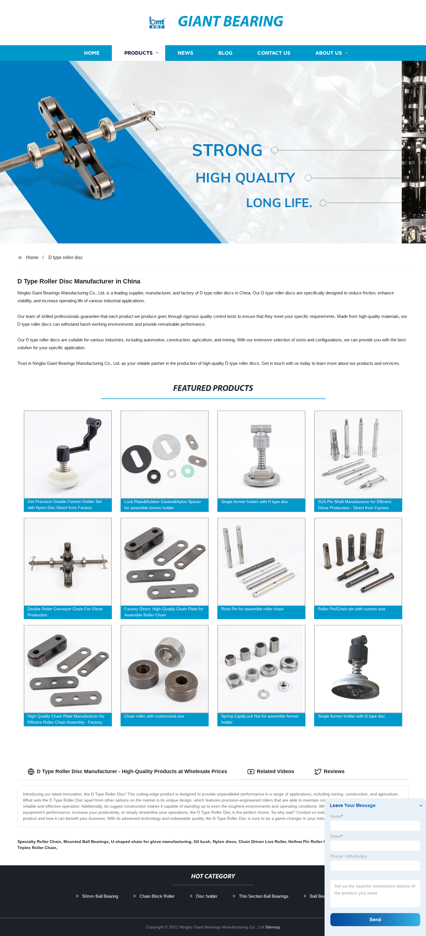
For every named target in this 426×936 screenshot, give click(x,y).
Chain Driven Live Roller (262, 841)
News (185, 53)
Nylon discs (224, 841)
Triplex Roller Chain (36, 847)
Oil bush (202, 841)
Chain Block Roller (156, 896)
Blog (225, 53)
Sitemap (272, 927)
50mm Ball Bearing (100, 896)
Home (91, 53)
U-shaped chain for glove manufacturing (151, 841)
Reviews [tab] (334, 771)
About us (328, 53)
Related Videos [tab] (275, 771)
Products (138, 53)
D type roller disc (65, 257)
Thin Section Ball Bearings (263, 896)
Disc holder (206, 896)
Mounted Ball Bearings (86, 841)
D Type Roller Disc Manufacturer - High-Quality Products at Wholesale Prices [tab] (132, 771)
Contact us (273, 53)
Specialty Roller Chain (39, 841)
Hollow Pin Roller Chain (311, 841)
